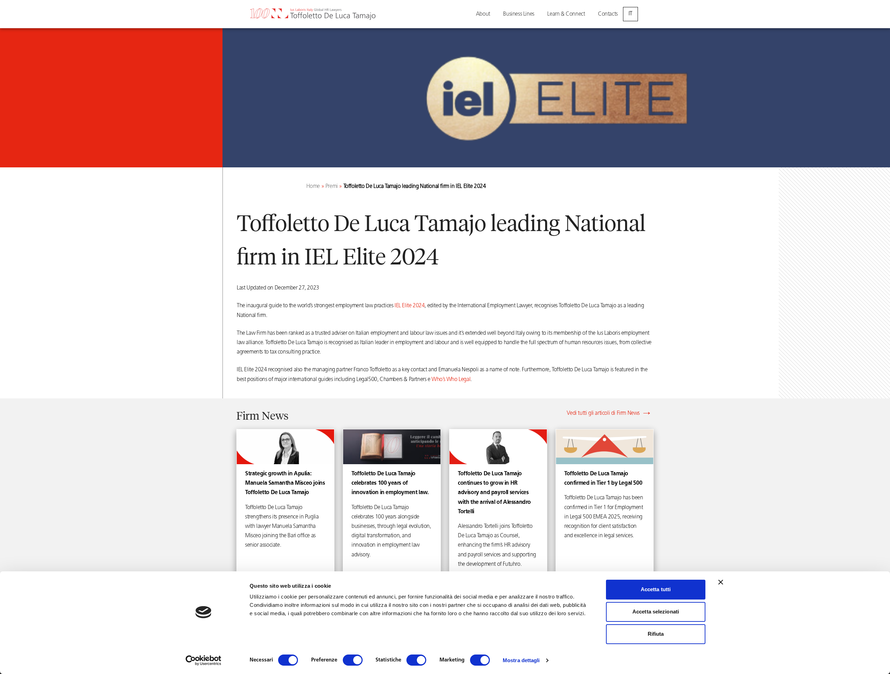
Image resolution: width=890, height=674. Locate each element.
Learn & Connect (566, 14)
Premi (331, 186)
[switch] (353, 660)
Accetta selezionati (655, 611)
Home (313, 186)
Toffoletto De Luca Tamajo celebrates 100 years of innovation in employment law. (389, 483)
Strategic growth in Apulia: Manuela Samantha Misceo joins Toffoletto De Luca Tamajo (285, 483)
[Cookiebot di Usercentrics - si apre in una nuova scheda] (203, 660)
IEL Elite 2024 (409, 306)
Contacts (608, 14)
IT (630, 14)
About (483, 14)
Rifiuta (656, 634)
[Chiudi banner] (720, 582)
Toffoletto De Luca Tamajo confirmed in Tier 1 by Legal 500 (603, 478)
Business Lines (518, 14)
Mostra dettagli (521, 660)
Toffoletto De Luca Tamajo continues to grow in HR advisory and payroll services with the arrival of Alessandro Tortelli (494, 493)
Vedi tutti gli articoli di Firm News (603, 413)
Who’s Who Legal (450, 379)
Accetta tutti (656, 589)
